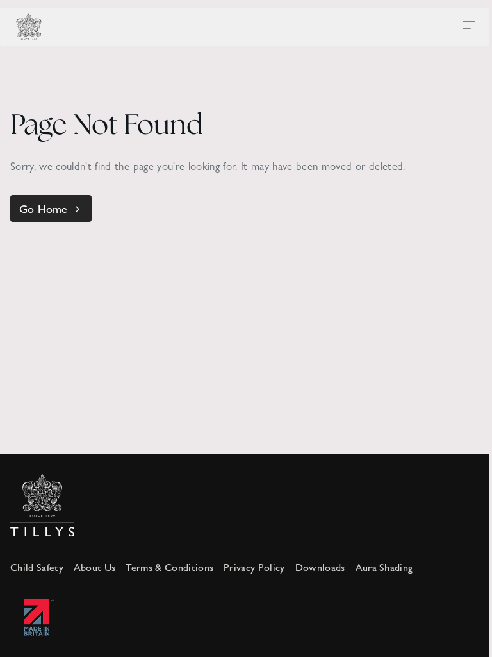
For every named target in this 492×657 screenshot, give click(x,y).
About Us (95, 566)
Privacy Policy (254, 566)
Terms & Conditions (169, 566)
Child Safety (36, 566)
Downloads (320, 566)
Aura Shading (384, 566)
